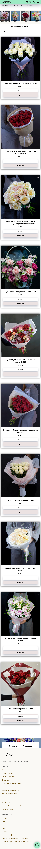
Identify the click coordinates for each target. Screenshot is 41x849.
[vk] (20, 773)
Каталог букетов (7, 807)
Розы (26, 21)
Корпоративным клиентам (10, 828)
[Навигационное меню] (38, 2)
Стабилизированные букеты (11, 821)
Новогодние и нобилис (9, 831)
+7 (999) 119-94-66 (20, 767)
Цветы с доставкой (5, 21)
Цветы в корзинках (8, 814)
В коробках (15, 21)
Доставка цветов (6, 5)
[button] (27, 2)
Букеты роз (5, 817)
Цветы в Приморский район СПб (12, 843)
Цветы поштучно (7, 847)
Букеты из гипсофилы (9, 824)
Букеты (36, 21)
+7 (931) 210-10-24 (20, 759)
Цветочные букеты (18, 5)
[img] (25, 16)
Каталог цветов (7, 840)
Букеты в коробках (8, 811)
